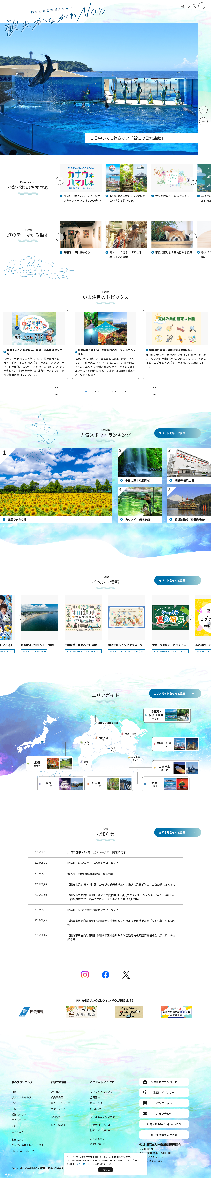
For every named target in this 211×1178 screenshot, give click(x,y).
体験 (14, 1108)
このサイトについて (101, 1091)
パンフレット (58, 1108)
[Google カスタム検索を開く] (194, 6)
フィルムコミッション (102, 1116)
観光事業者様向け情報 (164, 1135)
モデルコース (19, 1120)
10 (125, 391)
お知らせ (56, 1116)
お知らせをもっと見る (172, 832)
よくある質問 (97, 1138)
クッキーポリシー (83, 1163)
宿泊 (14, 1125)
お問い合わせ (97, 1144)
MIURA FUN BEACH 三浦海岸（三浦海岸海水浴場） (52, 645)
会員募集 (95, 1097)
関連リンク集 (97, 1103)
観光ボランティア (60, 1103)
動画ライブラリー (100, 1130)
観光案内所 (57, 1097)
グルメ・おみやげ (21, 1097)
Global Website (21, 1151)
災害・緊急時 (58, 1124)
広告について (97, 1108)
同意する (105, 1169)
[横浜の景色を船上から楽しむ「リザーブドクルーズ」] (99, 154)
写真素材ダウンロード (102, 1124)
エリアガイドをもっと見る (169, 693)
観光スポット (19, 1114)
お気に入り (18, 1139)
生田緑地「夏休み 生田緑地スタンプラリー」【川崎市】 (97, 645)
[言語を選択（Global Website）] (182, 6)
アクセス (55, 1091)
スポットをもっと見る (172, 433)
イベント (16, 1103)
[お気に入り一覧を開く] (188, 6)
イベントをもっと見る (172, 580)
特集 (14, 1091)
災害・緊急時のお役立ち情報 (164, 1124)
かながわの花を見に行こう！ (28, 1145)
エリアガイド (19, 1131)
